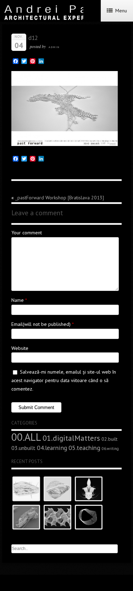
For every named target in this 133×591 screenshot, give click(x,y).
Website (19, 348)
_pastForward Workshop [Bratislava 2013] (59, 197)
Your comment (26, 232)
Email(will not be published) (41, 324)
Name (17, 300)
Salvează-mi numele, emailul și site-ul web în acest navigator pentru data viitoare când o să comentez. (63, 380)
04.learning (52, 448)
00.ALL (26, 437)
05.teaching (84, 447)
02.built (109, 439)
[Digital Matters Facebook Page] (71, 584)
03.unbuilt (23, 447)
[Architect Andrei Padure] (63, 584)
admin (54, 47)
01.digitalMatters (71, 438)
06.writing (110, 448)
